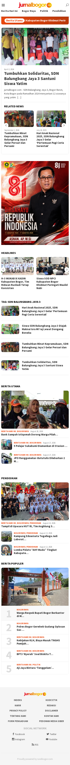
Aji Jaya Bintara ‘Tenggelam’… (35, 667)
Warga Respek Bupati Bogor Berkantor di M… (40, 614)
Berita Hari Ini (8, 431)
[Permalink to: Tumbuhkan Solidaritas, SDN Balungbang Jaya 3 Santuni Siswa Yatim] (35, 46)
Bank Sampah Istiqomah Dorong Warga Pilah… (29, 434)
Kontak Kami (51, 716)
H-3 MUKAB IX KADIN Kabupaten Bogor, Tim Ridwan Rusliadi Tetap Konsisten (15, 283)
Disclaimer (51, 710)
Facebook (20, 734)
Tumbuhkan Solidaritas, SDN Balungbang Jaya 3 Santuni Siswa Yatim (31, 78)
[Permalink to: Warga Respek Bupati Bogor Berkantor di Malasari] (35, 587)
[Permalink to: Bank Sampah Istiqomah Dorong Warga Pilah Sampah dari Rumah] (35, 410)
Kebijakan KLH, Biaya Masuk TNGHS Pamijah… (38, 642)
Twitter (53, 734)
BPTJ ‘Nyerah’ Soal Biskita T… (35, 654)
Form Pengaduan (18, 721)
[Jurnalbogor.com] (35, 4)
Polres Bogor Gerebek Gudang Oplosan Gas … (41, 628)
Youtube (53, 739)
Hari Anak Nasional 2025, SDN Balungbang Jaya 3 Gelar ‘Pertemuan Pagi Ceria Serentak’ (50, 140)
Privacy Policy (18, 710)
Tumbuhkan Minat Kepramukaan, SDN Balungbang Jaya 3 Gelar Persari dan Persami (16, 140)
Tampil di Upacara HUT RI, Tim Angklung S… (28, 526)
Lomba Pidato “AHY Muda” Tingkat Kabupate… (35, 551)
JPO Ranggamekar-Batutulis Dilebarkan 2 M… (39, 460)
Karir (18, 705)
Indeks (18, 700)
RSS (36, 744)
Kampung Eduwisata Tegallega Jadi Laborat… (35, 538)
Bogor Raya (23, 431)
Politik (36, 664)
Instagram (20, 739)
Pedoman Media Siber (51, 721)
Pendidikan (35, 523)
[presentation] (6, 125)
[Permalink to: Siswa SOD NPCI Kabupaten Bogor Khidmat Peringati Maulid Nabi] (52, 266)
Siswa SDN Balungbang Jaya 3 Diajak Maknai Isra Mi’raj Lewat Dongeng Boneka (44, 329)
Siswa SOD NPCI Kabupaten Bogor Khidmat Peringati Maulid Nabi (52, 283)
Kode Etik (51, 700)
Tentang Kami (18, 716)
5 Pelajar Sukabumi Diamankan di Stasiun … (40, 446)
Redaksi (51, 705)
